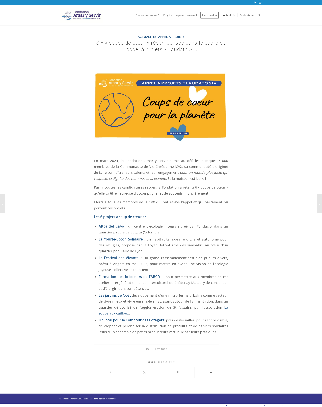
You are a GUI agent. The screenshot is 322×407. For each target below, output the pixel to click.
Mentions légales (97, 398)
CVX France (111, 398)
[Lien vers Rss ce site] (254, 2)
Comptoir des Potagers (145, 320)
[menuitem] (147, 15)
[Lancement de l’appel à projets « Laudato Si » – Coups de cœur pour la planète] (2, 203)
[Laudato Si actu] (161, 108)
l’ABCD (155, 276)
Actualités (147, 36)
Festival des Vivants (122, 257)
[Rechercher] (259, 15)
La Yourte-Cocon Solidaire (121, 239)
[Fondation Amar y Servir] (81, 15)
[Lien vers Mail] (259, 2)
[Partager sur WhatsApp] (178, 372)
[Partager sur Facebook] (111, 372)
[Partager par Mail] (211, 372)
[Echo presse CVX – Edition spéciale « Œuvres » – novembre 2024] (319, 203)
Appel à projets (171, 36)
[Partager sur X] (144, 372)
